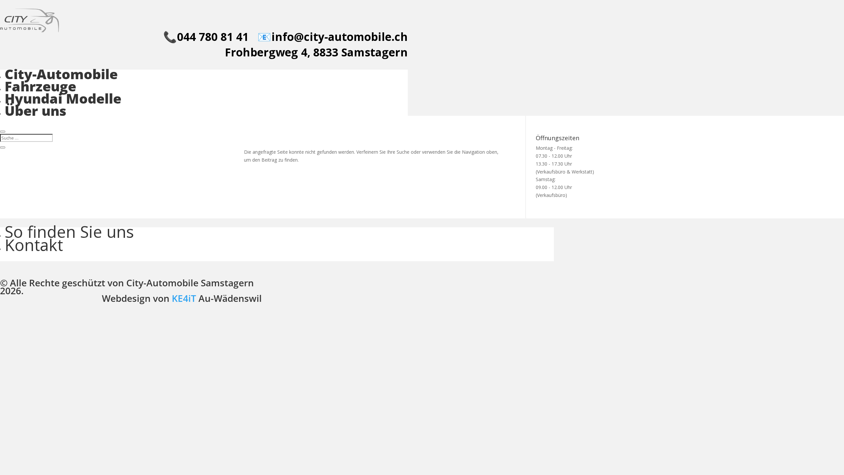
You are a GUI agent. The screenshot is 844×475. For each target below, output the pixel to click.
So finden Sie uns (69, 231)
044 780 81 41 (213, 36)
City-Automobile (61, 74)
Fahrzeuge (40, 86)
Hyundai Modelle (63, 98)
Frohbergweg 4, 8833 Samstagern (316, 52)
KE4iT (184, 298)
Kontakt (34, 245)
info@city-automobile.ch (339, 36)
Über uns (35, 110)
